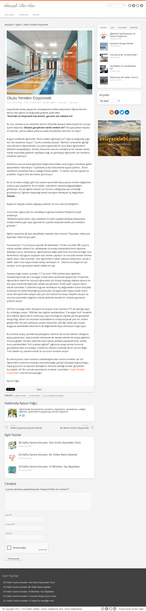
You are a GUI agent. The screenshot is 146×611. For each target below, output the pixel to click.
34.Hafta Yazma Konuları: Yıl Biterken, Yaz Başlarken (49, 466)
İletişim (36, 14)
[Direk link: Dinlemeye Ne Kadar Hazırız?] (104, 83)
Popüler (103, 27)
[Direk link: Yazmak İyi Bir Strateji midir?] (104, 61)
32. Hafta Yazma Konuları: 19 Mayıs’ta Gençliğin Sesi (28, 600)
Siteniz (8, 533)
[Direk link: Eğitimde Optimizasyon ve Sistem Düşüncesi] (104, 38)
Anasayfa (9, 24)
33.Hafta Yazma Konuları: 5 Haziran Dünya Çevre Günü (29, 596)
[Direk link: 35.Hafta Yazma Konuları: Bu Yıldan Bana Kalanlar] (12, 461)
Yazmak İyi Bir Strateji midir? (123, 54)
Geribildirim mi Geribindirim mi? (123, 67)
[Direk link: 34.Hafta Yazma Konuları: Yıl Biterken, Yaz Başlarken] (12, 473)
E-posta (9, 524)
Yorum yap (61, 102)
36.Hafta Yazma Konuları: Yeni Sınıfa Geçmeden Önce (49, 442)
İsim (7, 515)
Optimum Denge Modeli (121, 43)
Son (112, 27)
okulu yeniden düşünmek (53, 396)
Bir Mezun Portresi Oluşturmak (74, 426)
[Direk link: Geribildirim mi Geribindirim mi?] (104, 72)
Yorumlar (122, 27)
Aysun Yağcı (17, 102)
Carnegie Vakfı (20, 396)
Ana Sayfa (9, 14)
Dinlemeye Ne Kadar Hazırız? (124, 77)
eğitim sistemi (34, 396)
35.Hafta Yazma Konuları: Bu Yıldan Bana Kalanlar (47, 454)
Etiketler (134, 27)
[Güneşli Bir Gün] (20, 7)
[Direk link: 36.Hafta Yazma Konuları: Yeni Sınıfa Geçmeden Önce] (12, 449)
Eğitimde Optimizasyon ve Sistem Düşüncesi (122, 35)
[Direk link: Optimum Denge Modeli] (104, 50)
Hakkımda (23, 14)
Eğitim (18, 24)
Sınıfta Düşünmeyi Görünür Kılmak (26, 426)
